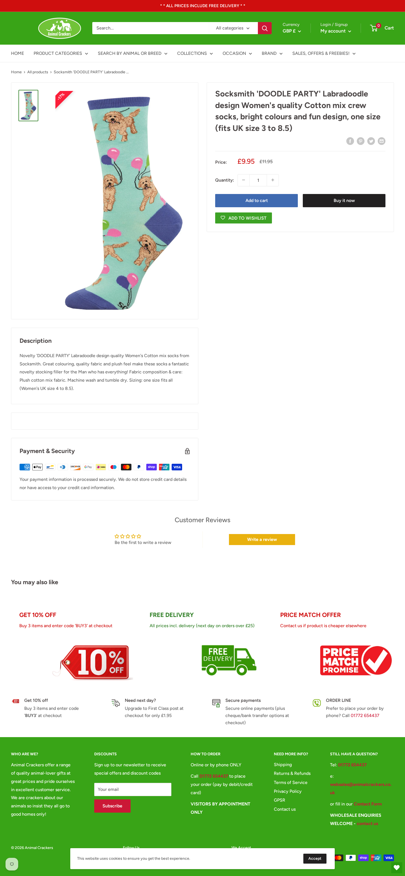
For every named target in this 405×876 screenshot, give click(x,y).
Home (16, 72)
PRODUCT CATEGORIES (58, 53)
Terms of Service (290, 782)
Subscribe (112, 805)
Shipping (283, 764)
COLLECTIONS (192, 53)
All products (37, 72)
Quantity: (224, 180)
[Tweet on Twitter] (371, 141)
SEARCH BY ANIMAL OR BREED (129, 53)
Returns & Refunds (292, 773)
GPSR (279, 800)
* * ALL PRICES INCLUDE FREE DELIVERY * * (202, 5)
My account (333, 31)
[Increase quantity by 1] (273, 180)
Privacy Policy (288, 791)
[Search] (265, 28)
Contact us (285, 809)
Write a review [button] (262, 539)
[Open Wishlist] (396, 867)
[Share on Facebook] (350, 141)
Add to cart (256, 200)
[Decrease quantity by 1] (243, 180)
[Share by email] (381, 141)
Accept (315, 858)
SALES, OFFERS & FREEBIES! (321, 53)
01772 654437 (365, 715)
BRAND (269, 53)
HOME (17, 53)
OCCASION (234, 53)
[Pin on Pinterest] (360, 141)
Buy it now (344, 200)
